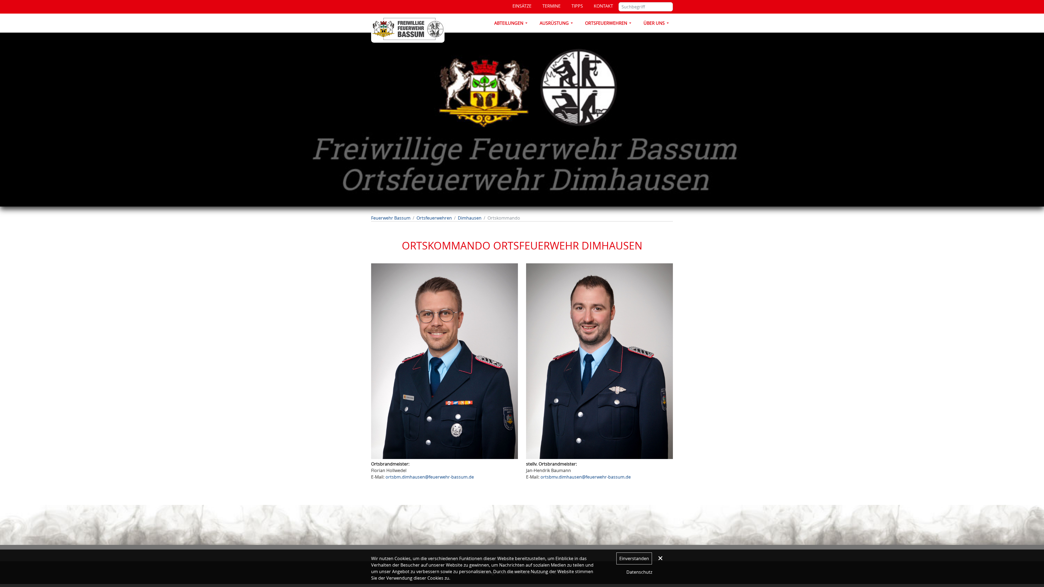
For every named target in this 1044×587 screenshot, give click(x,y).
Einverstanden (634, 558)
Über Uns (654, 23)
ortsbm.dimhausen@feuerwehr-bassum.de (430, 477)
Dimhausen (469, 218)
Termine (551, 6)
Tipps (577, 6)
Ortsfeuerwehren (606, 23)
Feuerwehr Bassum (391, 218)
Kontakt (603, 6)
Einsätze (522, 6)
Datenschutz (639, 572)
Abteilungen (508, 23)
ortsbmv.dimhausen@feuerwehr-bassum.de (585, 477)
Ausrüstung (554, 23)
